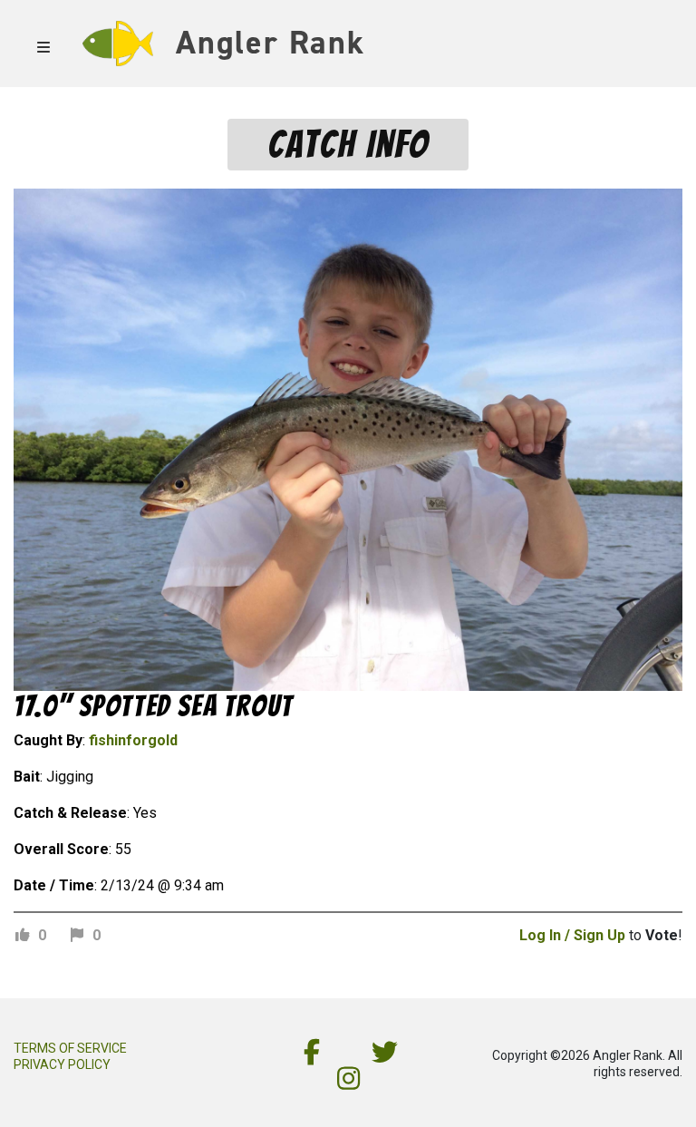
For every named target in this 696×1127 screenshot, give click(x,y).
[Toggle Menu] (46, 39)
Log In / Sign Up (572, 935)
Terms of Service (70, 1048)
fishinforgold (133, 740)
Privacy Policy (62, 1064)
